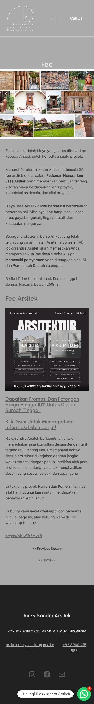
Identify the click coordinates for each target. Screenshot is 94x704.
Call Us (76, 18)
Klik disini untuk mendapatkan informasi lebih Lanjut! (39, 424)
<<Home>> (47, 560)
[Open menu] (54, 18)
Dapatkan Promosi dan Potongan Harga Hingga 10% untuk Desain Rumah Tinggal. (42, 405)
